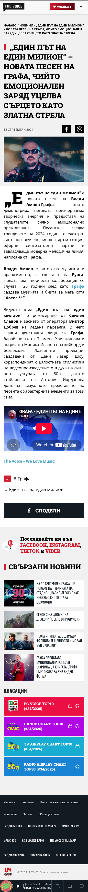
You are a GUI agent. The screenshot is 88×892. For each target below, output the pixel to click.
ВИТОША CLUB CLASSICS (42, 826)
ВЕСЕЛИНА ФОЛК (40, 855)
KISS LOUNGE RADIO (33, 840)
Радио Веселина (14, 855)
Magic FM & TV (70, 826)
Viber (52, 551)
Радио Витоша (13, 826)
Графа (78, 286)
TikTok (29, 551)
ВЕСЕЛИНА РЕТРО (66, 855)
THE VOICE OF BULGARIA (63, 840)
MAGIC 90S (10, 840)
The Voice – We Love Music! (29, 461)
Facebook (33, 545)
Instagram (64, 545)
